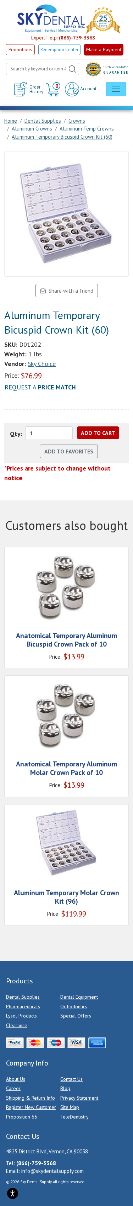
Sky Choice (42, 364)
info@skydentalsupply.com (52, 1171)
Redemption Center (59, 50)
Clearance (16, 1025)
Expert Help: (63, 37)
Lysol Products (21, 1016)
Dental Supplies (23, 997)
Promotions (20, 50)
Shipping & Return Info (30, 1098)
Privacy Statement (79, 1098)
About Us (15, 1079)
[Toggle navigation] (116, 89)
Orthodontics (73, 1006)
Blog (65, 1088)
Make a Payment (103, 49)
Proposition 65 (21, 1117)
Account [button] (87, 89)
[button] (54, 89)
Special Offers (75, 1016)
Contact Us (71, 1079)
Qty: (16, 434)
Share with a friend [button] (69, 290)
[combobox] (42, 69)
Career (13, 1088)
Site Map (69, 1107)
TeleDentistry (74, 1117)
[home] (51, 18)
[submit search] (72, 69)
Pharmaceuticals (23, 1006)
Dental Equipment (79, 997)
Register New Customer (31, 1107)
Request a (40, 387)
